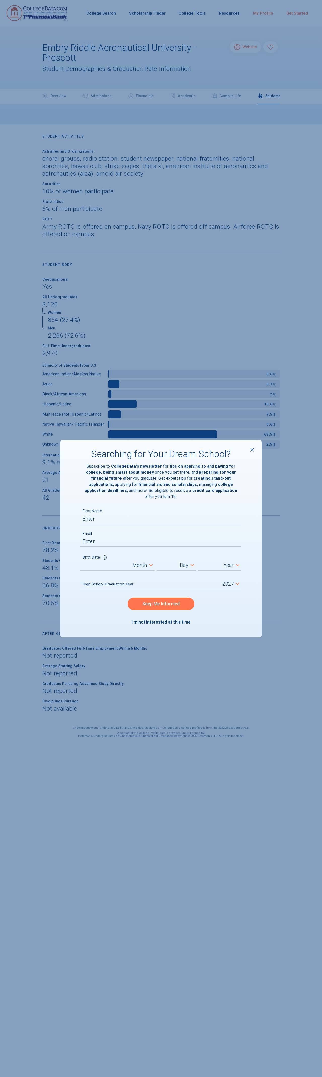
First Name (92, 511)
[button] (105, 558)
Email (87, 533)
